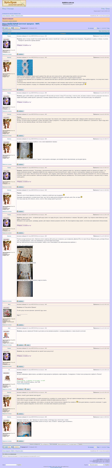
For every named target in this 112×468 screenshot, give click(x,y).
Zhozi (9, 328)
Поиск (108, 8)
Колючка (16, 25)
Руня (12, 25)
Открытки (23, 383)
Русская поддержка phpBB (56, 467)
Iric (9, 25)
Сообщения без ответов (7, 13)
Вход (4, 8)
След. (108, 28)
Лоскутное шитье (19, 15)
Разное (19, 383)
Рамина (9, 92)
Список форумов (6, 15)
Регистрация (11, 8)
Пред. (98, 28)
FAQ (103, 8)
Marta (9, 304)
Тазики (28, 383)
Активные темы (17, 13)
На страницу (91, 28)
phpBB (50, 466)
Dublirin (12, 15)
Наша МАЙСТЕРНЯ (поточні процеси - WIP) (20, 24)
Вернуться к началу (7, 54)
